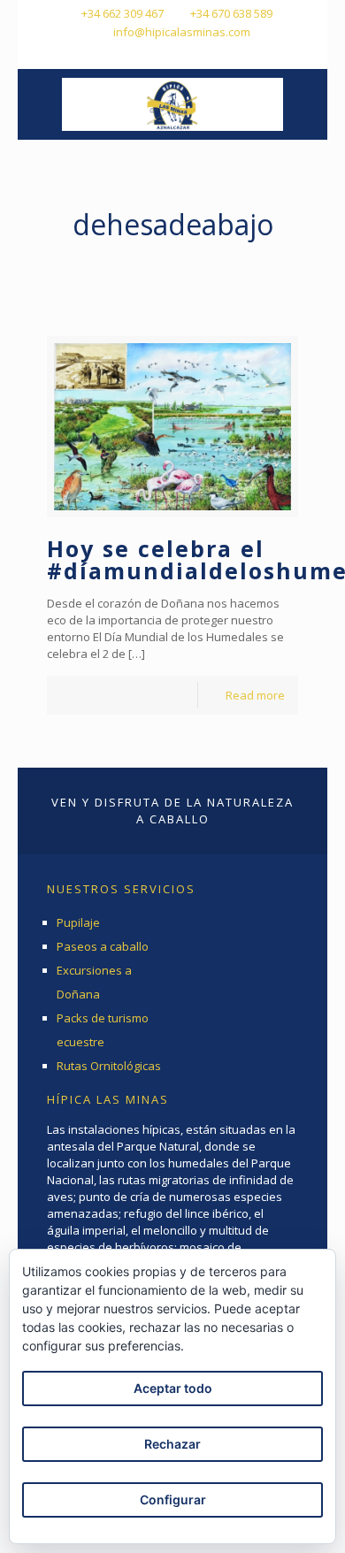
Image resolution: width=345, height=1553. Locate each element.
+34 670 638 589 (231, 13)
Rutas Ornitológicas (109, 1066)
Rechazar (172, 1443)
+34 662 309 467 (122, 13)
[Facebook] (150, 54)
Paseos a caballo (103, 946)
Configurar (173, 1499)
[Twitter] (173, 54)
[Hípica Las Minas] (172, 104)
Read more (255, 695)
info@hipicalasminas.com (181, 32)
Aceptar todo (173, 1388)
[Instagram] (196, 54)
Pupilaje (78, 922)
